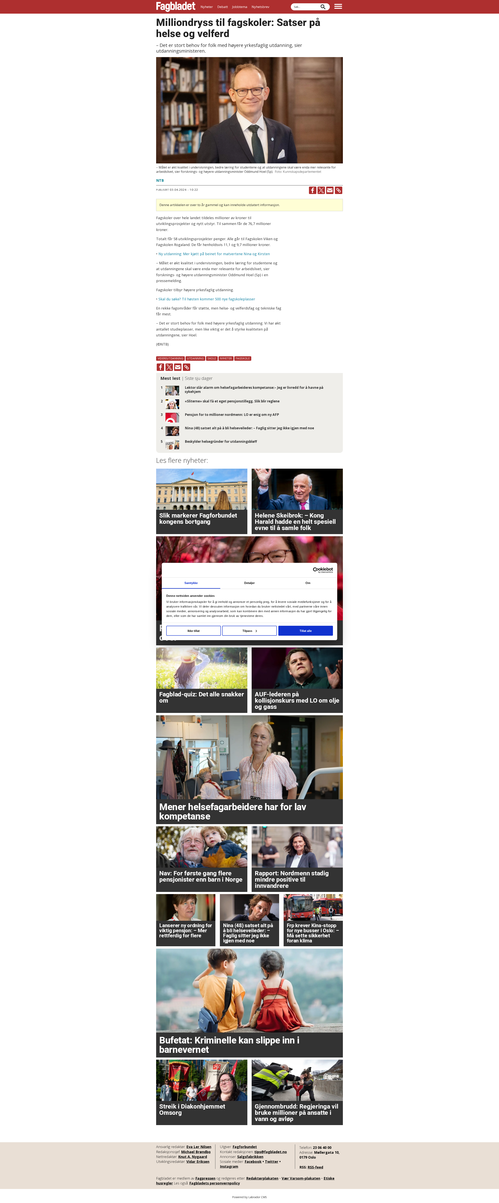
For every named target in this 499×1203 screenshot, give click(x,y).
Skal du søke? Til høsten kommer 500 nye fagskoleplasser (206, 299)
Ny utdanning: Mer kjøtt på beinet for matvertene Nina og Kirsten (214, 253)
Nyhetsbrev (260, 6)
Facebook (253, 1161)
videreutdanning (170, 358)
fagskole (243, 358)
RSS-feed (315, 1167)
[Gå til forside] (175, 7)
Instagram (229, 1166)
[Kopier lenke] (338, 190)
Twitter (271, 1161)
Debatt (222, 6)
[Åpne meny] (338, 7)
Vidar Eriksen (197, 1161)
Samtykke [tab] (191, 583)
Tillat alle (306, 630)
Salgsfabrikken (250, 1156)
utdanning (195, 358)
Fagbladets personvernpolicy (214, 1183)
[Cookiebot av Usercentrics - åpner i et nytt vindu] (316, 570)
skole (212, 358)
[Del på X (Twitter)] (321, 190)
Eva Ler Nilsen (198, 1146)
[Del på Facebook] (312, 190)
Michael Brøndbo (196, 1151)
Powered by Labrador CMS (249, 1197)
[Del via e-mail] (330, 190)
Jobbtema (239, 6)
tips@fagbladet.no (270, 1151)
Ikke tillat (194, 630)
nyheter (226, 358)
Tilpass (247, 630)
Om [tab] (307, 583)
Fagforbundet (245, 1146)
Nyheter (207, 6)
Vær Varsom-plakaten (301, 1178)
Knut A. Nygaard (192, 1156)
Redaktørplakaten (262, 1178)
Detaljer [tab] (249, 583)
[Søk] (323, 6)
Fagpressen (205, 1178)
